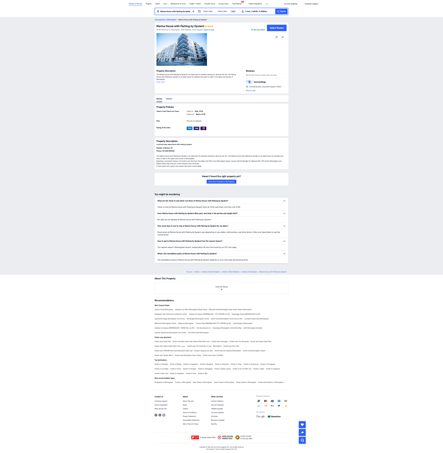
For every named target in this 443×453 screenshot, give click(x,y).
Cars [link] (165, 4)
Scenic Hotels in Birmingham (224, 382)
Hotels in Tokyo (236, 364)
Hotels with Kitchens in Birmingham (271, 382)
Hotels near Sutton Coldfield (213, 355)
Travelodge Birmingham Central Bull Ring (227, 328)
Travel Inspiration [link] (255, 4)
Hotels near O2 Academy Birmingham (227, 351)
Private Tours (209, 4)
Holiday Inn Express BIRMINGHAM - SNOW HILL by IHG (175, 328)
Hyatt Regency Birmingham (243, 323)
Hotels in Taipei (258, 369)
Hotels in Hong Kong (251, 364)
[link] (290, 4)
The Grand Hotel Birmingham (198, 333)
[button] (267, 4)
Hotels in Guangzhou (190, 364)
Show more (160, 82)
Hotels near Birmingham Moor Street (188, 355)
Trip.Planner (237, 4)
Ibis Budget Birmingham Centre (198, 319)
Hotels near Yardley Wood (164, 355)
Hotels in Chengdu (189, 369)
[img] (181, 49)
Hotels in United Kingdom (211, 272)
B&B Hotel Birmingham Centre (165, 323)
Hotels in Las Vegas (161, 369)
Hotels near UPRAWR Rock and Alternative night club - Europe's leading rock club (184, 351)
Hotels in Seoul (175, 369)
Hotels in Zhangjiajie (205, 369)
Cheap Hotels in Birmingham (246, 382)
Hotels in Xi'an (191, 373)
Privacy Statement (189, 416)
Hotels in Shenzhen (222, 364)
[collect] (302, 424)
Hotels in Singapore (273, 369)
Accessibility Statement (191, 420)
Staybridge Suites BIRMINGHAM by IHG (246, 314)
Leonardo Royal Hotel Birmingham (256, 319)
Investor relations (217, 401)
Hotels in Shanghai (161, 364)
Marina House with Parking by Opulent (180, 26)
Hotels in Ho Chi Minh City (242, 369)
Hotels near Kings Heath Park (260, 341)
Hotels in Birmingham (249, 272)
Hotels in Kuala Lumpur (222, 369)
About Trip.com (188, 401)
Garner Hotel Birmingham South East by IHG (226, 319)
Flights (148, 4)
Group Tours (223, 4)
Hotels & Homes (135, 4)
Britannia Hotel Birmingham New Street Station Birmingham (230, 309)
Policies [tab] (169, 99)
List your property (217, 412)
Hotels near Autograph (220, 341)
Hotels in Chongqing (267, 364)
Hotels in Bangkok (206, 364)
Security (214, 424)
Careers (185, 409)
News (185, 405)
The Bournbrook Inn (203, 328)
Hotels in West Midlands (230, 272)
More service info (161, 409)
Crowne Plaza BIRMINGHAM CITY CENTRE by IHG (213, 323)
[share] (302, 432)
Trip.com (189, 272)
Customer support (161, 401)
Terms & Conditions (190, 412)
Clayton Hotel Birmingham (164, 309)
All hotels (214, 416)
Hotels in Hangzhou (177, 373)
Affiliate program (217, 409)
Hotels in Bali (202, 373)
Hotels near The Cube (231, 346)
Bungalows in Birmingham (164, 382)
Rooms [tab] (159, 99)
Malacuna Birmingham (186, 323)
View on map (250, 90)
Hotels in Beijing (175, 364)
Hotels (197, 272)
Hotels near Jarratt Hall (163, 341)
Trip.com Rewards (217, 405)
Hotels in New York (161, 373)
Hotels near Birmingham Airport (254, 351)
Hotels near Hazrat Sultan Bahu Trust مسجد (170, 346)
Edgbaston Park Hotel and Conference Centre (171, 314)
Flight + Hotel (195, 4)
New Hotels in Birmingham (202, 382)
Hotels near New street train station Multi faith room (191, 341)
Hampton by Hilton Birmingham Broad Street (191, 309)
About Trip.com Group (190, 424)
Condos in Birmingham (183, 382)
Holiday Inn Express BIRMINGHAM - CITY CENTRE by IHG (209, 314)
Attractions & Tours (178, 4)
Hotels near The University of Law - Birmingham (204, 346)
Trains (157, 4)
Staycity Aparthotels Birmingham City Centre (170, 333)
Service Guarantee (161, 405)
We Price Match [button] (259, 30)
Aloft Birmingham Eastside (252, 328)
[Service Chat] (302, 440)
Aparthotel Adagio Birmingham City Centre (170, 319)
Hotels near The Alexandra (239, 341)
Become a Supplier (217, 420)
